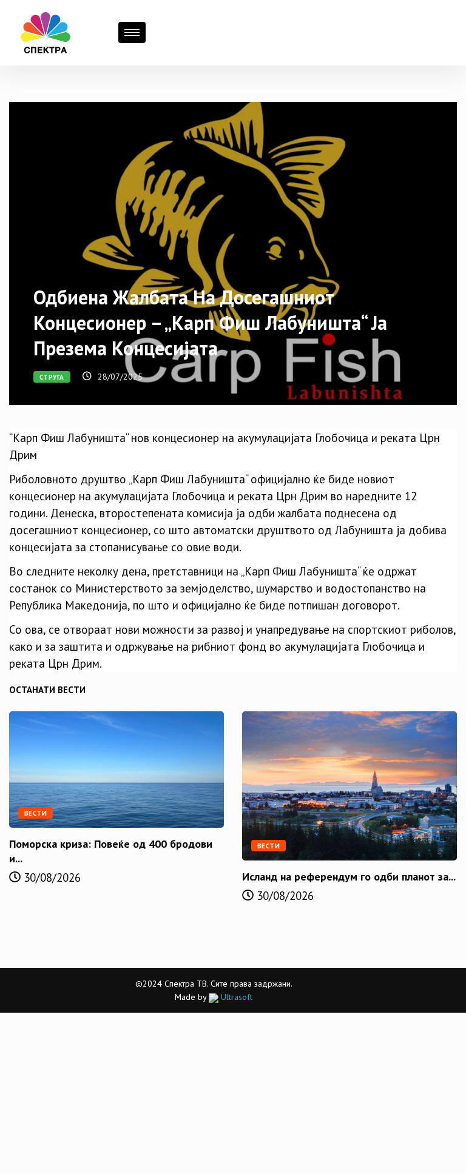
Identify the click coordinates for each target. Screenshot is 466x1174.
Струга (51, 377)
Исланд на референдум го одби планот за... (349, 877)
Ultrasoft (235, 996)
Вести (35, 813)
